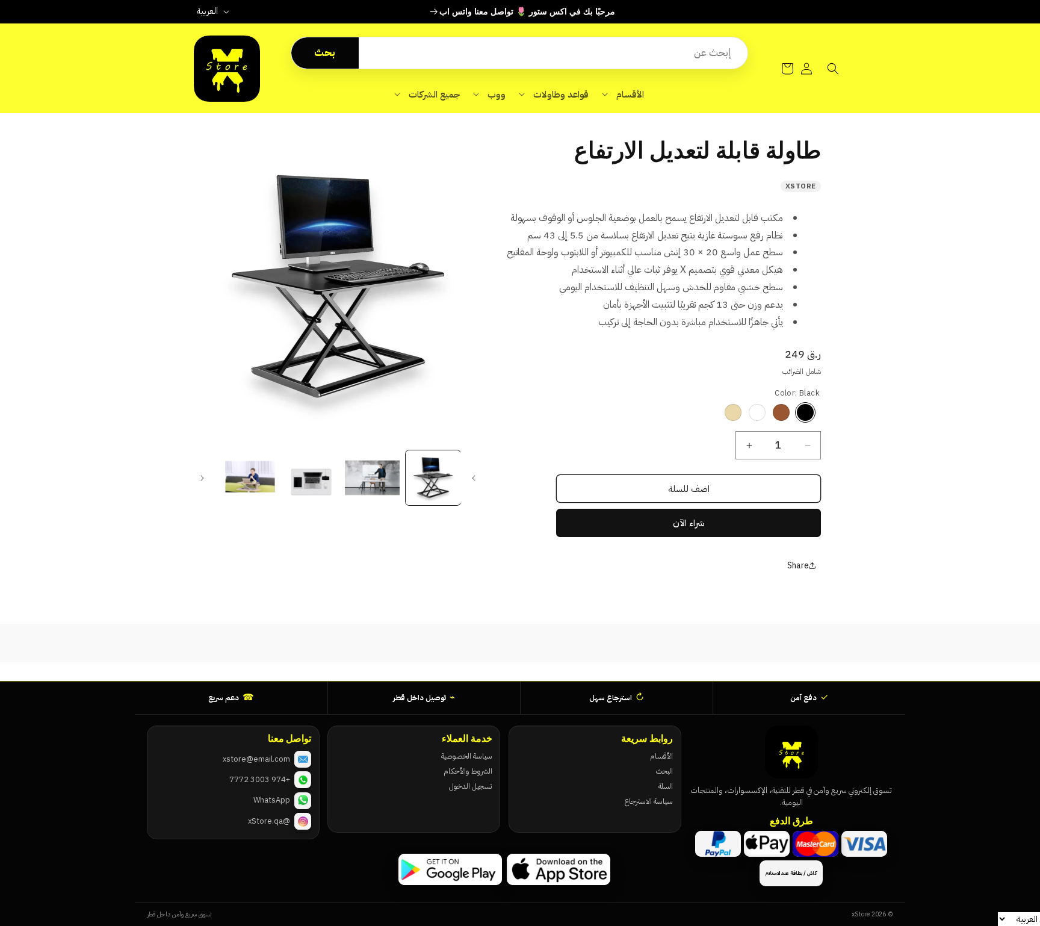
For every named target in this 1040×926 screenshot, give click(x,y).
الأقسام (661, 756)
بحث (324, 52)
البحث (664, 771)
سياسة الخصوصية (466, 756)
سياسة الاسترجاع (648, 801)
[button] (623, 94)
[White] (757, 412)
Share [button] (798, 565)
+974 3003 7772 (259, 779)
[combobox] (553, 53)
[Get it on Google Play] (450, 869)
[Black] (805, 412)
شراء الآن (689, 523)
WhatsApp (271, 800)
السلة (665, 786)
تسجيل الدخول (470, 786)
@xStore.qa (269, 821)
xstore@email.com (256, 759)
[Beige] (733, 412)
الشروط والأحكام (468, 771)
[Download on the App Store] (558, 869)
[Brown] (781, 412)
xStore (800, 186)
